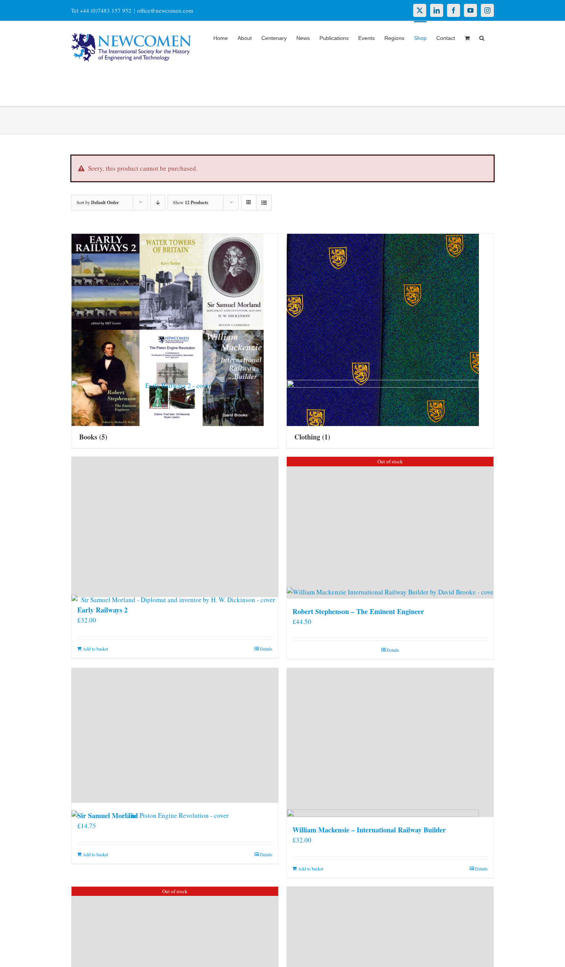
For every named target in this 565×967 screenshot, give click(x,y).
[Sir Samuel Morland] (174, 735)
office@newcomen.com (165, 10)
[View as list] (263, 202)
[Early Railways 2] (174, 527)
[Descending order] (157, 202)
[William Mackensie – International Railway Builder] (390, 742)
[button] (481, 37)
